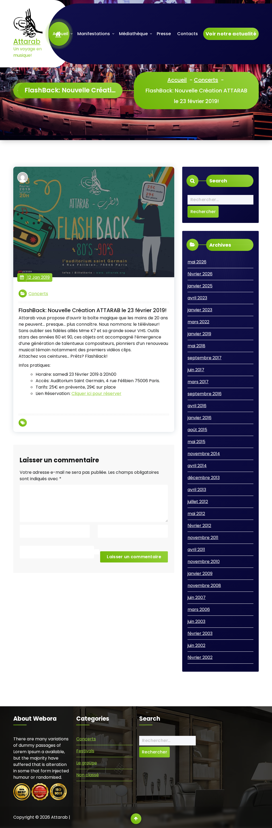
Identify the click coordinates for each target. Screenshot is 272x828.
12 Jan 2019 (38, 277)
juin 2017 (196, 370)
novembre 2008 (204, 585)
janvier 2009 (200, 573)
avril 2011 (196, 549)
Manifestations (93, 34)
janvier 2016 (199, 418)
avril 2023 (197, 298)
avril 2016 (197, 406)
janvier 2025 (200, 286)
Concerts (206, 80)
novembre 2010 (204, 561)
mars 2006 (199, 609)
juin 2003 (196, 621)
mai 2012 (196, 514)
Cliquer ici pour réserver (96, 393)
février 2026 (200, 274)
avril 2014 (197, 466)
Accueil (60, 34)
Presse (164, 34)
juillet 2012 (198, 502)
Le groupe (86, 763)
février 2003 (200, 633)
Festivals (85, 751)
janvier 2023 (200, 310)
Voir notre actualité (231, 33)
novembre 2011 (203, 538)
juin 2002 (196, 645)
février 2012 (199, 526)
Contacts (187, 34)
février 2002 (200, 657)
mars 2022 (198, 322)
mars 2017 (198, 382)
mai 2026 (197, 262)
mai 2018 (196, 346)
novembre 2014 (204, 454)
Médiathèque (133, 34)
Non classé (87, 775)
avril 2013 (197, 490)
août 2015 (197, 430)
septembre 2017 (205, 358)
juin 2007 (197, 597)
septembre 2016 (205, 394)
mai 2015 (196, 442)
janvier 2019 (199, 334)
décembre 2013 (204, 478)
